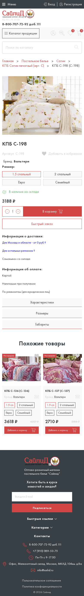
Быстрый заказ (42, 223)
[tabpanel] (21, 394)
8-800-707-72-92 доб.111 (21, 24)
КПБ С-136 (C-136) (16, 391)
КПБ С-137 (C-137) (57, 391)
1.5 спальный (21, 174)
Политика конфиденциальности (42, 586)
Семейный (62, 182)
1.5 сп (9, 405)
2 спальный (62, 174)
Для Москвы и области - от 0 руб (24, 242)
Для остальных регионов (18, 251)
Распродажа (8, 355)
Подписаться (42, 508)
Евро (21, 182)
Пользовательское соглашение (41, 580)
